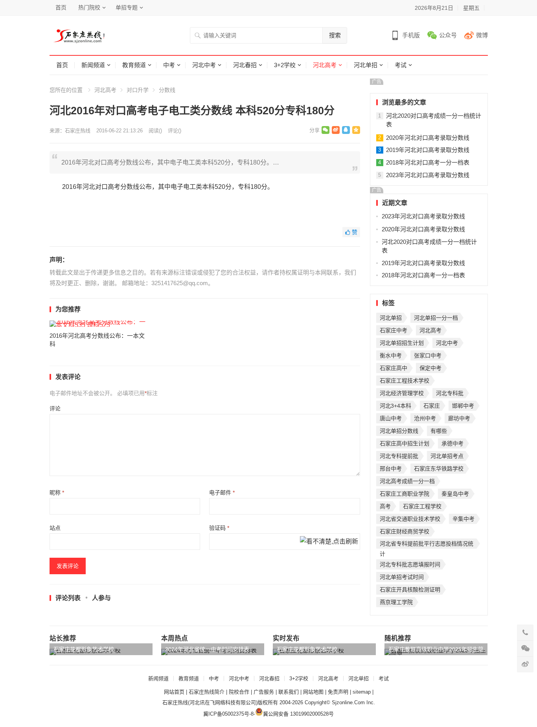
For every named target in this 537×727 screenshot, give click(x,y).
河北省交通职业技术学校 (410, 519)
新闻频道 (93, 65)
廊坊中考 (459, 418)
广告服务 (264, 692)
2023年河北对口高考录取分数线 (427, 175)
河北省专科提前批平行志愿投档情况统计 (426, 544)
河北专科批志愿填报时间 (410, 564)
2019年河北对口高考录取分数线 (427, 149)
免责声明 (338, 692)
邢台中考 (391, 468)
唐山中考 (391, 418)
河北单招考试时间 (402, 577)
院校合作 (239, 692)
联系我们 (288, 692)
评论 (55, 408)
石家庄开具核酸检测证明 (410, 589)
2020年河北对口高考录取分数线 (427, 137)
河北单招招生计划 (402, 343)
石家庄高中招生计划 (404, 443)
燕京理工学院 (396, 602)
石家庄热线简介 (206, 692)
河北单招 (365, 65)
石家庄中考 (393, 330)
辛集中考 (463, 519)
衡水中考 (391, 355)
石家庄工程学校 (422, 506)
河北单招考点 (446, 456)
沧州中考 (425, 418)
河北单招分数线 (399, 431)
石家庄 (431, 406)
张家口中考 (427, 355)
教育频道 (134, 65)
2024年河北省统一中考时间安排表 (207, 649)
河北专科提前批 (399, 456)
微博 (482, 35)
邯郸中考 (463, 406)
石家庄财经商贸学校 (404, 531)
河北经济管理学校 (402, 393)
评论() (174, 131)
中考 (169, 65)
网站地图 (313, 692)
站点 (55, 528)
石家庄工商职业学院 (404, 494)
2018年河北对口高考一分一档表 (427, 162)
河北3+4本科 (395, 406)
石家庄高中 (393, 368)
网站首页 (174, 692)
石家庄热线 (77, 131)
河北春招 (245, 65)
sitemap (362, 692)
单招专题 (127, 7)
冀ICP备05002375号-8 (228, 714)
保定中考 (430, 368)
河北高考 (325, 65)
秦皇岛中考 (455, 494)
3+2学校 (285, 65)
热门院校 (89, 7)
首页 (60, 7)
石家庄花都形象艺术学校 (83, 649)
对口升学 (138, 90)
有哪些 (438, 431)
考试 (400, 65)
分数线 (167, 90)
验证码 (219, 528)
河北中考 (204, 65)
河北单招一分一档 (436, 318)
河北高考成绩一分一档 (407, 481)
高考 (385, 506)
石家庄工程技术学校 (404, 380)
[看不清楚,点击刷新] (329, 542)
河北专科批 (449, 393)
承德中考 (452, 443)
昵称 (57, 492)
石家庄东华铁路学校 (438, 468)
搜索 (335, 35)
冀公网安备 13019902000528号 (298, 714)
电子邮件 (222, 492)
